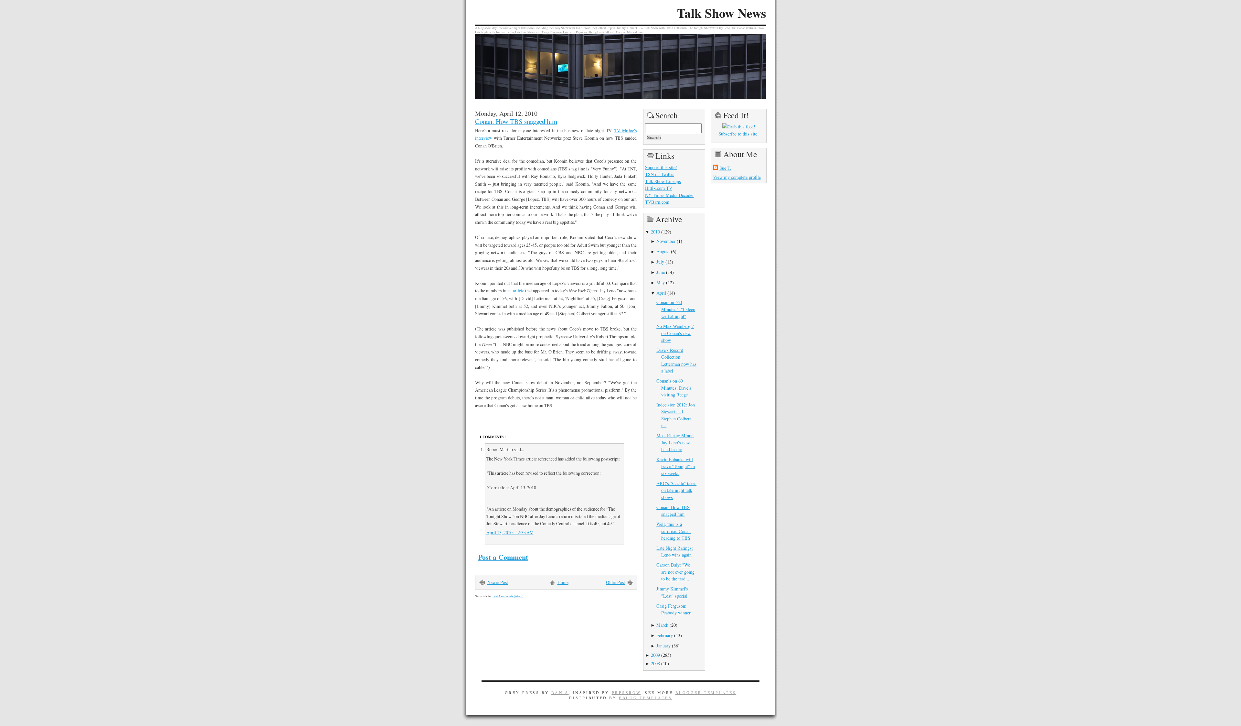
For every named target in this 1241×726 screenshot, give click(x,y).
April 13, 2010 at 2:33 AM (510, 532)
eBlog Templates (645, 697)
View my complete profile (737, 177)
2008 (655, 663)
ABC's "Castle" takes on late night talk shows (676, 490)
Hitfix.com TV (658, 188)
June (660, 272)
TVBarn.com (657, 202)
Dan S (560, 692)
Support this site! (661, 167)
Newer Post (497, 582)
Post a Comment (503, 557)
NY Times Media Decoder (669, 195)
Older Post (615, 582)
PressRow (626, 692)
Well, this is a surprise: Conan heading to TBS (673, 531)
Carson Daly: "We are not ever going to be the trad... (675, 572)
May (660, 282)
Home (562, 582)
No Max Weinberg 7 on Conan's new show (675, 333)
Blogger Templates (706, 692)
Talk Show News (721, 13)
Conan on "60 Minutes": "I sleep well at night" (675, 309)
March (662, 625)
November (665, 241)
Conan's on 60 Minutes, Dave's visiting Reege (673, 388)
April (661, 293)
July (660, 262)
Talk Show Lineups (663, 181)
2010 (655, 232)
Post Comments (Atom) (508, 596)
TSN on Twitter (659, 174)
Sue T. (725, 168)
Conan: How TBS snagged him (516, 121)
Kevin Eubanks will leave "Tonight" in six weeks (675, 466)
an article (515, 290)
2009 (655, 655)
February (664, 635)
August (663, 251)
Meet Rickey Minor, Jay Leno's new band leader (675, 442)
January (663, 646)
